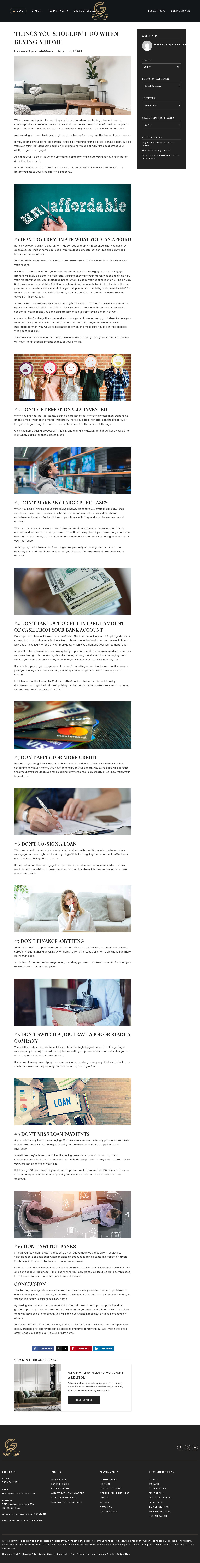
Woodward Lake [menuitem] (160, 1511)
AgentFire (125, 1554)
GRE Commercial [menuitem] (84, 11)
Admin (42, 1554)
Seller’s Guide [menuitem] (60, 1488)
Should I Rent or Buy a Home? (156, 150)
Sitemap (51, 1554)
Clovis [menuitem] (153, 1479)
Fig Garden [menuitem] (156, 1493)
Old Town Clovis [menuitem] (160, 1497)
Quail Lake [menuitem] (156, 1502)
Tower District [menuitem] (159, 1506)
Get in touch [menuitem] (109, 1511)
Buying (61, 51)
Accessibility (63, 1554)
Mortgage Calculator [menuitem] (66, 1502)
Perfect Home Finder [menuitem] (64, 1497)
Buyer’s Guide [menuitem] (60, 1484)
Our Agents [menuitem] (59, 1479)
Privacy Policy (30, 1554)
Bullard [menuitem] (154, 1484)
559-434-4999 (10, 1482)
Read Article (84, 1400)
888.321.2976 (157, 11)
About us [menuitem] (106, 1506)
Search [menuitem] (36, 11)
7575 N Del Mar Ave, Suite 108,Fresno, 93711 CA (18, 1506)
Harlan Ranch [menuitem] (158, 1516)
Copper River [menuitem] (157, 1488)
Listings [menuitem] (105, 1484)
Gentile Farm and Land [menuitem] (115, 1493)
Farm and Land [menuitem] (58, 11)
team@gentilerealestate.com (18, 1493)
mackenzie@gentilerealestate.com (35, 51)
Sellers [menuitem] (104, 1502)
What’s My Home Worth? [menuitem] (67, 1493)
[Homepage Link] (100, 10)
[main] (100, 723)
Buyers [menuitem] (104, 1497)
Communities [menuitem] (108, 1479)
